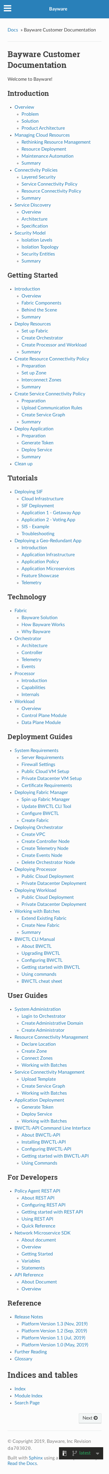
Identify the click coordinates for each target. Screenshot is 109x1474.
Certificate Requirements (47, 785)
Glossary (23, 1359)
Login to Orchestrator (44, 1016)
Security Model (30, 233)
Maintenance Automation (48, 156)
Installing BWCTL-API (44, 1142)
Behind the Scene (39, 310)
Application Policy (40, 561)
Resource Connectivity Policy (51, 191)
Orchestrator (28, 638)
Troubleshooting (38, 533)
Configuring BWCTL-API (46, 1149)
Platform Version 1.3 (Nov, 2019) (54, 1324)
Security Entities (38, 254)
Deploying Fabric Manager (41, 792)
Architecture (34, 219)
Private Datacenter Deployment (54, 883)
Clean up (24, 464)
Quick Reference (38, 1226)
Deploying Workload (35, 890)
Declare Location (39, 1044)
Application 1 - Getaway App (51, 512)
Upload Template (39, 1079)
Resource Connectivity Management (51, 1037)
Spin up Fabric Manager (46, 799)
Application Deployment (39, 1100)
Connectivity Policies (36, 170)
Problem (30, 114)
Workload (25, 701)
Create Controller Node (45, 841)
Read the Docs (22, 1463)
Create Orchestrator (42, 338)
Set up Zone (34, 373)
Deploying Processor (36, 869)
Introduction (27, 289)
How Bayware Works (43, 624)
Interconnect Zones (41, 380)
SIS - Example (35, 526)
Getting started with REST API (52, 1212)
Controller (32, 652)
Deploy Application (34, 429)
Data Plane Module (41, 722)
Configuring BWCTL (42, 960)
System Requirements (36, 750)
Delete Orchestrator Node (48, 862)
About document (39, 1240)
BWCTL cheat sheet (42, 981)
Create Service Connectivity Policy (50, 394)
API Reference (29, 1275)
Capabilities (33, 687)
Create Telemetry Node (45, 848)
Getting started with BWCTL (51, 967)
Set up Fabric (35, 331)
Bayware (58, 9)
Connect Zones (37, 1058)
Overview (24, 107)
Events (28, 666)
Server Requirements (43, 757)
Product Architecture (43, 128)
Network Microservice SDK (43, 1233)
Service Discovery (33, 205)
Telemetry (31, 582)
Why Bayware (36, 631)
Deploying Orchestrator (39, 827)
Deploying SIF (29, 491)
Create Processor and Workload (54, 345)
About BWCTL (36, 946)
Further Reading (31, 1352)
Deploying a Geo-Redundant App (48, 540)
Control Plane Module (44, 715)
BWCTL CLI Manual (35, 939)
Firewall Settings (38, 764)
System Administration (38, 1009)
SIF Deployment (38, 505)
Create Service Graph (43, 415)
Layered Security (39, 177)
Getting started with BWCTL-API (55, 1156)
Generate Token (37, 443)
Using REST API (37, 1219)
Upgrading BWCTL (41, 953)
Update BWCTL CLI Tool (46, 806)
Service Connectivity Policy (49, 184)
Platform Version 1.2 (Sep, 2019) (54, 1331)
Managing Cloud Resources (42, 135)
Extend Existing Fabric (44, 918)
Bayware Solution (40, 617)
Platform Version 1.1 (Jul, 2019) (53, 1338)
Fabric (21, 610)
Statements (33, 1268)
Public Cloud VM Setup (45, 771)
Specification (35, 226)
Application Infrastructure (48, 554)
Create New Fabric (41, 925)
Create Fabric (35, 820)
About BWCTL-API (41, 1135)
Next (88, 1418)
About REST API (38, 1198)
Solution (30, 121)
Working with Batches (37, 911)
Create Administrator (43, 1030)
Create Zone (34, 1051)
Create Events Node (42, 855)
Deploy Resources (33, 324)
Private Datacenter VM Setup (52, 778)
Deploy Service (37, 450)
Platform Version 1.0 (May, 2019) (55, 1345)
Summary (31, 163)
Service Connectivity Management (50, 1072)
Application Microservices (48, 568)
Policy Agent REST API (37, 1191)
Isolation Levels (37, 240)
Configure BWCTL (40, 813)
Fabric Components (41, 303)
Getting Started (37, 1254)
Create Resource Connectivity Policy (52, 359)
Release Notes (29, 1317)
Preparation (34, 366)
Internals (30, 694)
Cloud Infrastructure (42, 498)
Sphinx (36, 1458)
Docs (13, 30)
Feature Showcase (40, 575)
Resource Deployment (44, 149)
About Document (39, 1282)
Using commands (39, 974)
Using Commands (39, 1163)
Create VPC (33, 834)
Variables (31, 1261)
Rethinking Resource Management (56, 142)
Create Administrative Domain (52, 1023)
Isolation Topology (40, 247)
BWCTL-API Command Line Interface (52, 1128)
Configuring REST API (43, 1205)
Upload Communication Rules (52, 408)
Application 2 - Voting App (48, 519)
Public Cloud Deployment (48, 876)
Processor (25, 673)
